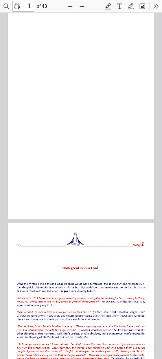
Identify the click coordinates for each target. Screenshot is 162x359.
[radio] (108, 6)
